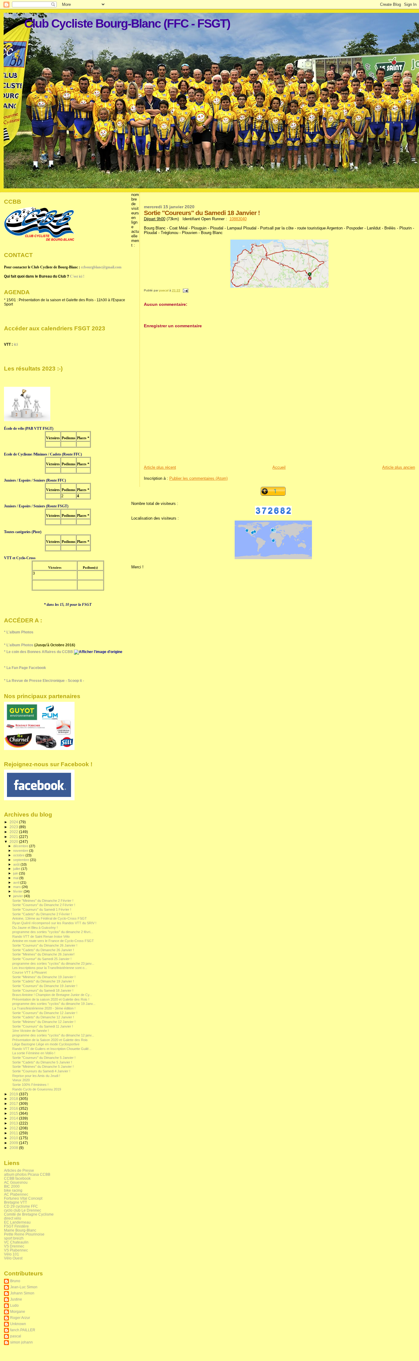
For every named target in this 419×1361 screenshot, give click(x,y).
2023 (14, 827)
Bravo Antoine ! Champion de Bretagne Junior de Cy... (52, 995)
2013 (14, 1123)
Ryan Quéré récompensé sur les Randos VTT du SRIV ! (54, 923)
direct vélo (12, 1218)
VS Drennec (14, 1246)
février (18, 891)
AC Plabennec (16, 1194)
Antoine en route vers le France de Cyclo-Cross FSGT (53, 941)
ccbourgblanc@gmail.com (101, 267)
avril (16, 882)
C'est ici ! (77, 276)
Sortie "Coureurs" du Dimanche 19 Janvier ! (44, 986)
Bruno (15, 1281)
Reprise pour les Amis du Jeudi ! (36, 1076)
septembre (21, 860)
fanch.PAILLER (22, 1330)
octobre (19, 855)
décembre (21, 846)
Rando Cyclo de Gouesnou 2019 (36, 1089)
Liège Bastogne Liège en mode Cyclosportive (45, 1044)
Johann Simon (22, 1293)
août (17, 864)
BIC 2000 (12, 1186)
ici (16, 344)
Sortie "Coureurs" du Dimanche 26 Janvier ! (44, 945)
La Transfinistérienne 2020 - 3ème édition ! (43, 1008)
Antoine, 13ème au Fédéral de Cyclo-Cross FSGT (49, 918)
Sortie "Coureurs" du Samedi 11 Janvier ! (42, 1026)
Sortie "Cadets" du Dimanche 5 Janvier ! (42, 1062)
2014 (14, 1118)
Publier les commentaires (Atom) (198, 478)
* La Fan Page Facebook (25, 668)
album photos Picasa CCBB (27, 1174)
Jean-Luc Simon (23, 1287)
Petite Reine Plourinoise (24, 1234)
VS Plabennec (16, 1250)
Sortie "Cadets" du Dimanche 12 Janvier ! (43, 1017)
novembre (21, 850)
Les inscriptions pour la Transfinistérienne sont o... (49, 968)
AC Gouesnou (16, 1182)
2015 (14, 1113)
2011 (14, 1133)
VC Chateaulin (16, 1242)
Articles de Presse (19, 1170)
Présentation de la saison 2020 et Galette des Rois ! (50, 999)
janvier (18, 896)
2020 (14, 842)
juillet (17, 869)
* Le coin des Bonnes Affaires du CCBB (39, 652)
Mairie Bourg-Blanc (20, 1230)
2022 (14, 832)
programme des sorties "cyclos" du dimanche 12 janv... (53, 1035)
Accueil (279, 467)
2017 (14, 1103)
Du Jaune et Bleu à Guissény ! (35, 927)
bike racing (13, 1190)
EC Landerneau (17, 1222)
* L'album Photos (18, 632)
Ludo (14, 1305)
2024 (14, 822)
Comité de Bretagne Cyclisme (29, 1214)
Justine (16, 1299)
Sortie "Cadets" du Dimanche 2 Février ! (42, 914)
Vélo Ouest (13, 1258)
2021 (14, 837)
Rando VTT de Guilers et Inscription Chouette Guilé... (51, 1049)
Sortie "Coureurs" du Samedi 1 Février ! (41, 909)
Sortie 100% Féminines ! (30, 1084)
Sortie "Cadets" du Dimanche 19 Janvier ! (43, 981)
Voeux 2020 (21, 1080)
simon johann (21, 1342)
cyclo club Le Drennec (22, 1210)
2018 (14, 1099)
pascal (15, 1336)
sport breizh (14, 1238)
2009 (14, 1143)
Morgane (17, 1311)
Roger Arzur (20, 1318)
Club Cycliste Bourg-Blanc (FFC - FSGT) (127, 23)
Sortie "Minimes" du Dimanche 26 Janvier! (43, 954)
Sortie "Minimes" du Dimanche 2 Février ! (42, 900)
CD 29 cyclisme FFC (21, 1206)
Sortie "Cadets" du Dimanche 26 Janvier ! (43, 950)
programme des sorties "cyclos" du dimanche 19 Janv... (53, 1003)
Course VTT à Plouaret (29, 972)
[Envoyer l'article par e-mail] (185, 290)
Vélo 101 (11, 1254)
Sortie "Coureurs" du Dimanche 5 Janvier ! (43, 1057)
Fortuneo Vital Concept (23, 1198)
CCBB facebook (17, 1178)
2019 (14, 1094)
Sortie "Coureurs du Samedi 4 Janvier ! (41, 1071)
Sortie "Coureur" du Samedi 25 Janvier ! (41, 959)
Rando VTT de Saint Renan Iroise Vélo (41, 936)
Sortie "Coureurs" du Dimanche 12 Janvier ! (44, 1013)
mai (16, 878)
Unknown (18, 1324)
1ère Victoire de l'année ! (30, 1030)
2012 (14, 1128)
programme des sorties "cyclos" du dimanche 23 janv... (53, 963)
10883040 (238, 219)
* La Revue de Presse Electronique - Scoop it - (44, 681)
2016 (14, 1108)
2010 (14, 1138)
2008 (14, 1148)
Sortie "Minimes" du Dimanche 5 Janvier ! (43, 1066)
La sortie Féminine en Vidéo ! (33, 1053)
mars (17, 887)
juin (16, 873)
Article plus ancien (398, 467)
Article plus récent (160, 467)
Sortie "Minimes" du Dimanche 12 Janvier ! (43, 1022)
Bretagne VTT (15, 1202)
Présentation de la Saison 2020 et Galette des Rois (50, 1040)
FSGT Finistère (16, 1226)
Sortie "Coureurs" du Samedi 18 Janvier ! (42, 990)
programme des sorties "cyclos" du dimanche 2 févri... (52, 932)
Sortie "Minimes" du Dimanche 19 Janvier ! (43, 977)
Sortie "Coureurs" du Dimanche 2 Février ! (43, 905)
